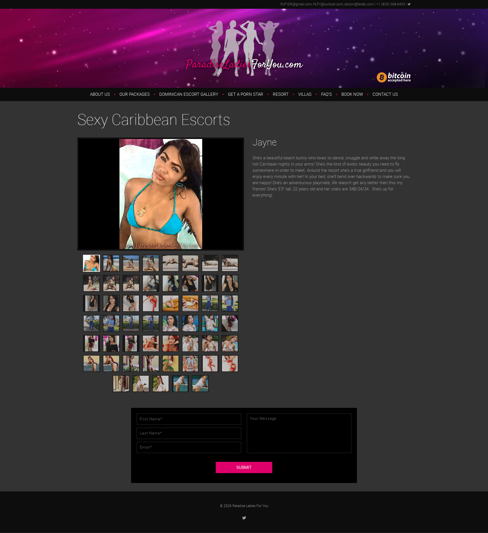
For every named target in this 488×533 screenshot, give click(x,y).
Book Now (352, 94)
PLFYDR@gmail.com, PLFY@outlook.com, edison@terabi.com (327, 4)
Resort (281, 94)
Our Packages (134, 94)
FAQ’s (326, 94)
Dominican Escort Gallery (188, 94)
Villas (304, 94)
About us (100, 94)
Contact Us (385, 94)
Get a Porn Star (245, 94)
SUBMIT (244, 467)
